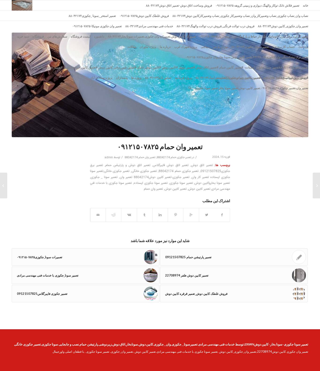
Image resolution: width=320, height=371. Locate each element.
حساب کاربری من (283, 47)
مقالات (131, 47)
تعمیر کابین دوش (176, 189)
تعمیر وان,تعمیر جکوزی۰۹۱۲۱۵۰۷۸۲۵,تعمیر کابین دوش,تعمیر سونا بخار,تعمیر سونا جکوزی (251, 88)
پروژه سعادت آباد (101, 78)
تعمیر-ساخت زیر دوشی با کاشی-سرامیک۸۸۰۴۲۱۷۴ (228, 78)
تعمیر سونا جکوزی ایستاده (151, 183)
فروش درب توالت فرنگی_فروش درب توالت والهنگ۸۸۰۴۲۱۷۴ (215, 26)
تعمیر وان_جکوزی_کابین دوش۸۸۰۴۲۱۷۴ (283, 26)
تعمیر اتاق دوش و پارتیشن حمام (127, 165)
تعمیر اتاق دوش (202, 165)
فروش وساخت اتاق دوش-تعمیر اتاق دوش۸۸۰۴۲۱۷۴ (179, 5)
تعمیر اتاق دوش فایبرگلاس (171, 165)
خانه (305, 5)
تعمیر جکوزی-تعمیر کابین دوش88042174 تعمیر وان (155, 177)
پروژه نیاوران (148, 47)
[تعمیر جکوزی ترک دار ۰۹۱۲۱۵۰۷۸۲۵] (316, 185)
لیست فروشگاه (80, 36)
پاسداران (122, 78)
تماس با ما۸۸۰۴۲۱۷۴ (158, 78)
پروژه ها (136, 78)
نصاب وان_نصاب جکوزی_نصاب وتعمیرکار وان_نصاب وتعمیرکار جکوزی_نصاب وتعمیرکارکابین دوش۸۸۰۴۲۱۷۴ (240, 16)
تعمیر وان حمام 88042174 (140, 157)
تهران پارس (220, 47)
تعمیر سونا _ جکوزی (104, 177)
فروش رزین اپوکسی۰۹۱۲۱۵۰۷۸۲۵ (286, 78)
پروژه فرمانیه (183, 78)
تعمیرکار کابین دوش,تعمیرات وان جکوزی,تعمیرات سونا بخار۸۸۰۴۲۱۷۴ (152, 36)
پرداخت (303, 47)
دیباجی (205, 47)
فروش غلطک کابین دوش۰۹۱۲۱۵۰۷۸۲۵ (144, 16)
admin (108, 157)
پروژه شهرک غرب (185, 47)
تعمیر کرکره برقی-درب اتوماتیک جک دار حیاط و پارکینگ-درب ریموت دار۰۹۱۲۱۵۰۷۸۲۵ (254, 36)
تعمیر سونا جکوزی (181, 183)
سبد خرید (23, 36)
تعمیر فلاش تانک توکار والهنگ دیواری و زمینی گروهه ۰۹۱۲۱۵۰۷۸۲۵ (257, 5)
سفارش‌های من (57, 36)
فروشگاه (38, 36)
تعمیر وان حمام (153, 189)
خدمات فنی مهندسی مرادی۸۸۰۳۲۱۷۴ (149, 26)
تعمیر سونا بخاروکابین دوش (212, 183)
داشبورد (99, 36)
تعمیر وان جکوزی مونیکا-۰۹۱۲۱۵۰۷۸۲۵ (97, 26)
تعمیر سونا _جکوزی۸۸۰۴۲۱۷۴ (250, 47)
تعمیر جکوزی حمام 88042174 (174, 157)
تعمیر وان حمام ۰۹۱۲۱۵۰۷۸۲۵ (160, 147)
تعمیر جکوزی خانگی (144, 171)
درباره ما (165, 47)
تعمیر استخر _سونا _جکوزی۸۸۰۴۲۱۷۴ (92, 16)
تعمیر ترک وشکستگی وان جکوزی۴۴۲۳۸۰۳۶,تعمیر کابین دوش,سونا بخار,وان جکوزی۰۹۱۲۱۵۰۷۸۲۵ (246, 57)
